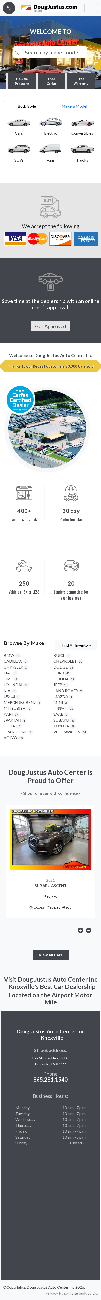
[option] (50, 861)
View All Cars (51, 954)
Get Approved (50, 326)
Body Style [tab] (27, 106)
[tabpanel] (50, 138)
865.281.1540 (50, 1079)
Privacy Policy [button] (57, 1293)
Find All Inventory (76, 645)
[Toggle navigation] (91, 8)
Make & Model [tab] (74, 106)
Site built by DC (85, 1293)
